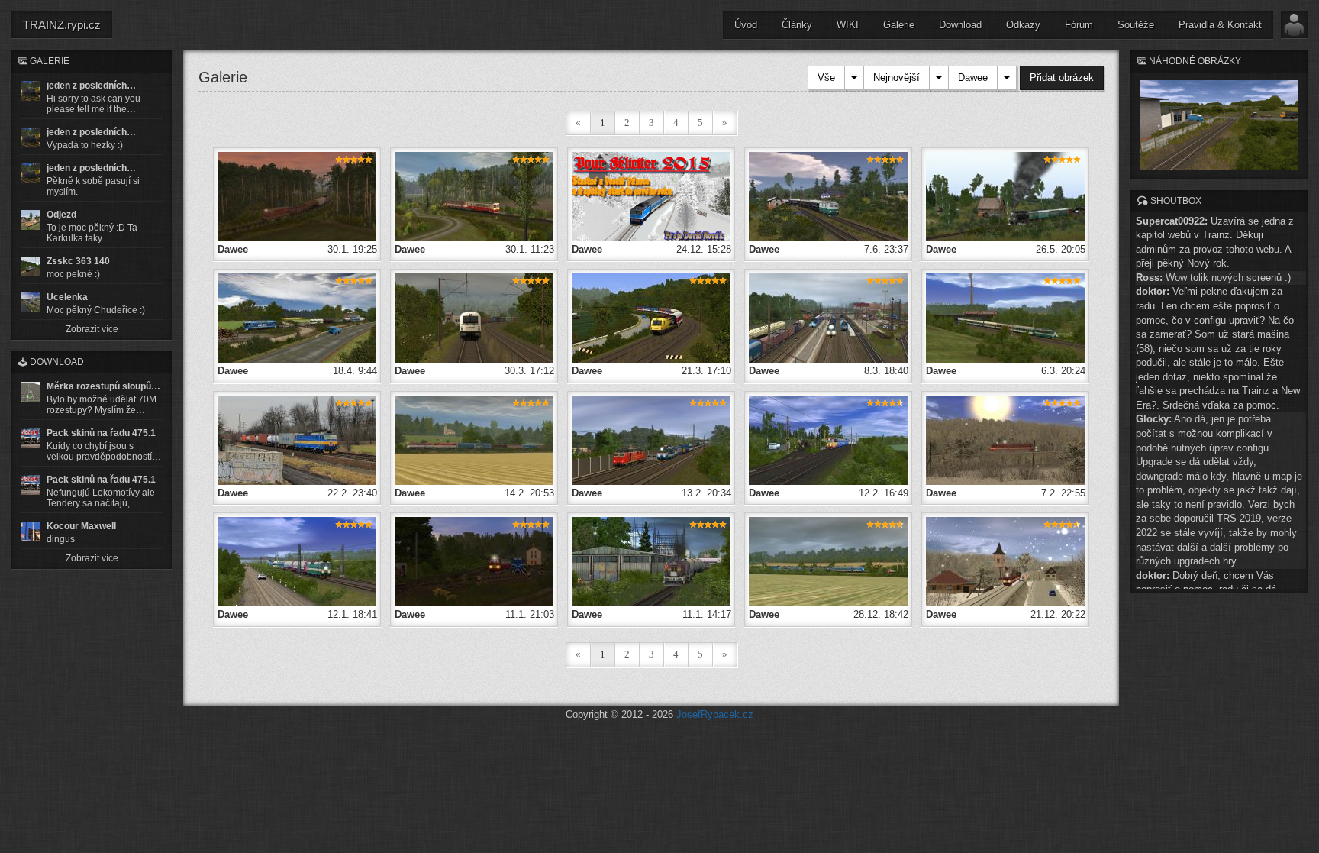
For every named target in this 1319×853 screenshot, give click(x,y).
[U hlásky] (1005, 196)
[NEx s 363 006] (297, 439)
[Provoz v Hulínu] (828, 317)
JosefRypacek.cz (714, 714)
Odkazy (1023, 25)
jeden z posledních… (91, 85)
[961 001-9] (828, 561)
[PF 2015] (651, 196)
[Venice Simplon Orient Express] (828, 196)
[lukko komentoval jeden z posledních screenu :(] (30, 137)
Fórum (1079, 25)
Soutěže (1135, 25)
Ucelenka (67, 297)
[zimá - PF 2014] (1005, 561)
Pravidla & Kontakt (1220, 25)
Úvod (745, 25)
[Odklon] (297, 561)
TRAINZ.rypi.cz (62, 24)
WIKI (848, 25)
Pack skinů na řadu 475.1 (101, 433)
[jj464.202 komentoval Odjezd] (30, 220)
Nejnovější (896, 77)
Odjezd (61, 214)
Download (960, 25)
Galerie (898, 25)
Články (797, 25)
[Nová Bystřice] (474, 561)
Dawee (973, 77)
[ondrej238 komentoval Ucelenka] (30, 302)
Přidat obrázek (1062, 77)
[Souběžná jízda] (828, 439)
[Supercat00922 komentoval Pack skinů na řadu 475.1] (30, 438)
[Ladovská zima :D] (1005, 439)
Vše (826, 77)
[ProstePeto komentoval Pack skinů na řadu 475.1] (30, 485)
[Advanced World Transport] (474, 317)
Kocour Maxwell (81, 526)
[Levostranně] (1005, 317)
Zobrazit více (92, 329)
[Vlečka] (651, 561)
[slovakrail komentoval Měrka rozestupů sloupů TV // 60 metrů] (30, 392)
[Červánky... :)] (297, 196)
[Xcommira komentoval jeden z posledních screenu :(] (30, 173)
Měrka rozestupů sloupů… (103, 386)
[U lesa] (474, 196)
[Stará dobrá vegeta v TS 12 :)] (474, 439)
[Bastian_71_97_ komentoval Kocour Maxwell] (30, 531)
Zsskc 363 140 (78, 261)
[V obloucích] (651, 317)
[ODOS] (297, 317)
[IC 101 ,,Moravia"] (651, 439)
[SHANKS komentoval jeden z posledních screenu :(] (30, 91)
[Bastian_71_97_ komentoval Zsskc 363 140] (30, 266)
